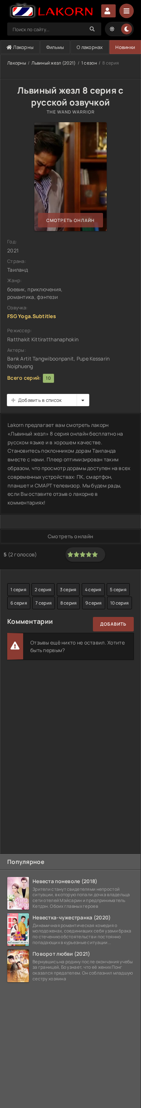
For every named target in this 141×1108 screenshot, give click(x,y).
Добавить (113, 624)
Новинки (125, 47)
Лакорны (23, 47)
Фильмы (55, 47)
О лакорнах (90, 47)
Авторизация (108, 10)
